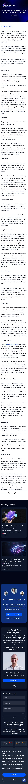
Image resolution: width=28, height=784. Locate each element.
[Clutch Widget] (7, 743)
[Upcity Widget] (21, 743)
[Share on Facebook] (12, 493)
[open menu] (24, 5)
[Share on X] (9, 493)
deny (14, 780)
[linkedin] (14, 685)
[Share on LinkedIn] (15, 493)
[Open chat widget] (24, 780)
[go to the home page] (8, 4)
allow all (14, 775)
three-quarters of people (11, 344)
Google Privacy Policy (13, 731)
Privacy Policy (10, 770)
